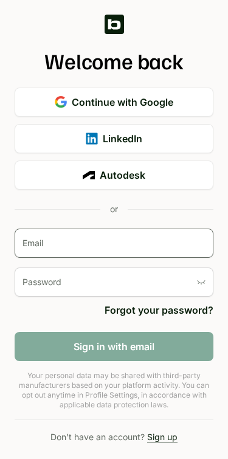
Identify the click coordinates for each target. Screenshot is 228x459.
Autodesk (122, 175)
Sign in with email (114, 346)
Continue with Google (122, 102)
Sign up (162, 437)
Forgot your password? (159, 310)
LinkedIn (122, 139)
